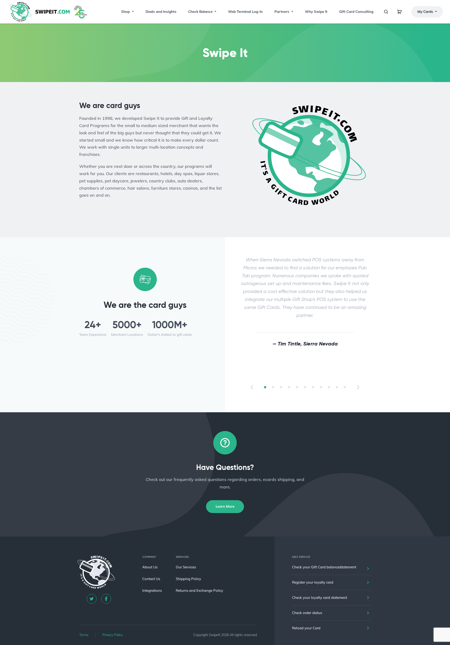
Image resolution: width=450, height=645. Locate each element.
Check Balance (200, 11)
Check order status (307, 613)
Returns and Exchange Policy (199, 590)
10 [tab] (336, 387)
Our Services (186, 567)
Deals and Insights (161, 11)
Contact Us (151, 579)
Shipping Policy (188, 579)
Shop (125, 11)
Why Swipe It (316, 11)
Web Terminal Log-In (245, 11)
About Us (150, 567)
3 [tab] (281, 387)
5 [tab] (297, 387)
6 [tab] (305, 387)
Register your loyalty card (312, 582)
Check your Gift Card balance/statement (324, 567)
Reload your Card (306, 628)
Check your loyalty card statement (319, 597)
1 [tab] (265, 387)
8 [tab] (321, 387)
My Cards (425, 11)
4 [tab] (289, 387)
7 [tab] (313, 387)
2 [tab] (273, 387)
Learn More (225, 506)
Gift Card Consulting (356, 11)
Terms (83, 635)
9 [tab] (328, 387)
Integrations (152, 590)
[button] (132, 11)
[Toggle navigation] (399, 11)
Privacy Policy (112, 635)
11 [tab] (344, 387)
